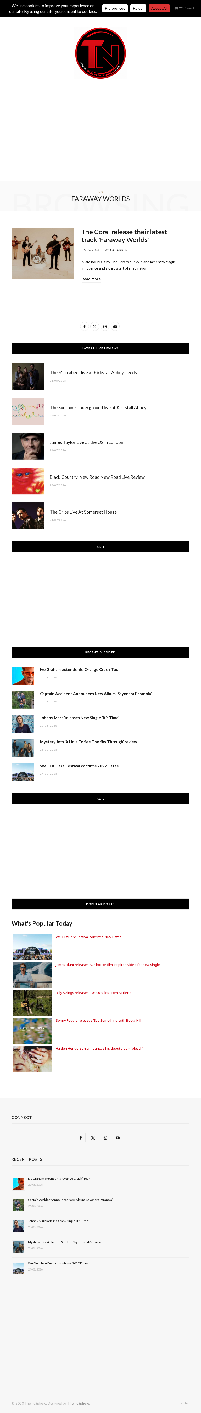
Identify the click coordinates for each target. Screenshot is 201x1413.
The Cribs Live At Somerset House (83, 512)
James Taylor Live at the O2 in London (86, 442)
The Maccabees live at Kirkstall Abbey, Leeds (93, 372)
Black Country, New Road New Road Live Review (97, 477)
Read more (91, 279)
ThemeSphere (78, 1403)
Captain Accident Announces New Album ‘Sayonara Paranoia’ (96, 693)
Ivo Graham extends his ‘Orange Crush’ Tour (80, 669)
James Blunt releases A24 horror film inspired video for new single (108, 964)
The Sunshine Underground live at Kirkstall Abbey (98, 407)
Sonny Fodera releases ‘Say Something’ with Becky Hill (98, 1020)
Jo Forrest (119, 249)
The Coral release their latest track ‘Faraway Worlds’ (124, 236)
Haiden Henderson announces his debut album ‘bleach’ (99, 1048)
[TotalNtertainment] (100, 53)
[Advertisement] (106, 129)
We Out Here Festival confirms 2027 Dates (79, 765)
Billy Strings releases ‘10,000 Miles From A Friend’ (94, 992)
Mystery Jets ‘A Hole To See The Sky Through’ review (88, 741)
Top (186, 1403)
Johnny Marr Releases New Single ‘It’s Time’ (79, 717)
